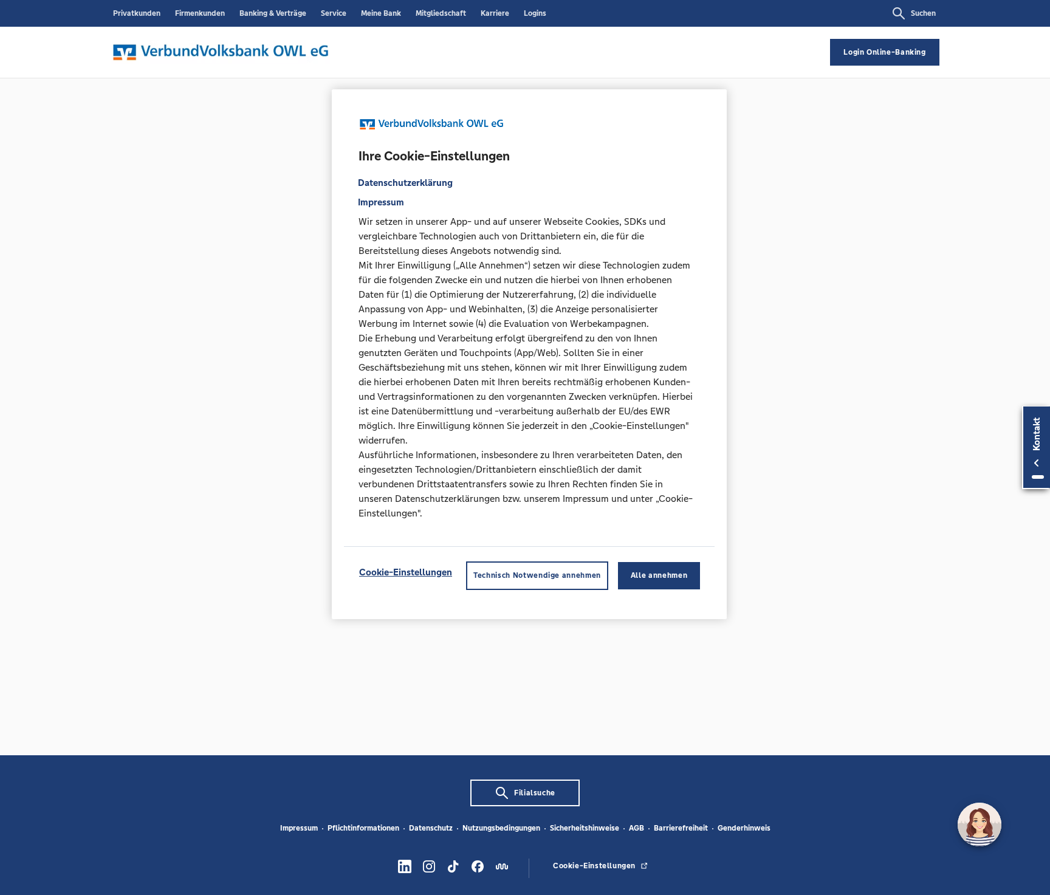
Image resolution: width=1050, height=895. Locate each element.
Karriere (495, 13)
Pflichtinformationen (363, 828)
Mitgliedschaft (441, 13)
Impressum (299, 828)
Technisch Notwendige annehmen (537, 576)
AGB (636, 828)
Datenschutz (431, 828)
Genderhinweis (744, 828)
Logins (535, 13)
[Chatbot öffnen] (979, 824)
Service (333, 13)
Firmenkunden (200, 13)
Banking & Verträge (272, 13)
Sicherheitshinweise (584, 828)
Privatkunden (136, 13)
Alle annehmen (659, 576)
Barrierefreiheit (681, 828)
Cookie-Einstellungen (405, 572)
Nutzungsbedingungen (501, 828)
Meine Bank (381, 13)
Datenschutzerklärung (405, 183)
